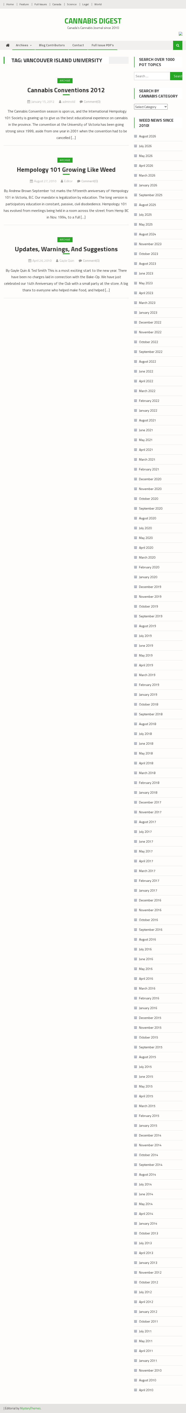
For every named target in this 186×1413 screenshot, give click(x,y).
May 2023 (146, 283)
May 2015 (146, 1086)
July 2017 (145, 831)
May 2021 (146, 439)
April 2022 (146, 381)
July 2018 (145, 733)
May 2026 (146, 155)
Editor (68, 181)
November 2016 (150, 910)
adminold (68, 101)
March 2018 (147, 772)
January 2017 (148, 890)
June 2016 (146, 959)
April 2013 (146, 1252)
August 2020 (147, 518)
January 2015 (148, 1125)
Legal (85, 4)
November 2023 (150, 243)
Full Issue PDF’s (103, 45)
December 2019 (150, 586)
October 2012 (148, 1282)
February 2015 (149, 1115)
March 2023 (147, 302)
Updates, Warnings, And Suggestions (66, 249)
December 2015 (150, 1017)
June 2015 (146, 1076)
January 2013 (148, 1262)
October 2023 (148, 253)
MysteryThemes (30, 1408)
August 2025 (147, 204)
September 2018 (150, 714)
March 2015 (147, 1105)
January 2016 (148, 1007)
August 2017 (147, 821)
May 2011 (146, 1341)
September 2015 (150, 1047)
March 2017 (147, 870)
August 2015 (147, 1056)
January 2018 (148, 792)
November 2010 (150, 1370)
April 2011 (146, 1350)
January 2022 (148, 410)
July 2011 (145, 1331)
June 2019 (146, 645)
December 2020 (150, 479)
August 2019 (147, 625)
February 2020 (149, 567)
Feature (24, 4)
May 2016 (146, 968)
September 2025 (150, 194)
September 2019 (150, 616)
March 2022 (147, 390)
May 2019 (146, 655)
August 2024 (147, 234)
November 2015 (150, 1027)
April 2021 (146, 449)
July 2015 (145, 1066)
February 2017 (149, 880)
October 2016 (148, 919)
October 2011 (148, 1321)
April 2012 (146, 1301)
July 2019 (145, 635)
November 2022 (150, 332)
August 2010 (147, 1380)
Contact (78, 45)
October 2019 (148, 606)
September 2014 (150, 1164)
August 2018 (147, 723)
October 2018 (148, 704)
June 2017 (146, 841)
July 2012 (145, 1292)
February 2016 (149, 998)
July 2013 (145, 1243)
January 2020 (148, 576)
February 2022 (149, 400)
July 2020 (145, 528)
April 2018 (146, 763)
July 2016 (145, 949)
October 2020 (148, 498)
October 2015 (148, 1037)
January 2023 (148, 312)
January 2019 (148, 694)
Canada (56, 4)
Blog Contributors (52, 45)
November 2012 (150, 1272)
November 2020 (150, 488)
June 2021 (146, 430)
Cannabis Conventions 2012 (66, 90)
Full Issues (40, 4)
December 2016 (150, 900)
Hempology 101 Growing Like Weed (66, 169)
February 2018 (149, 782)
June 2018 (146, 743)
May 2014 (146, 1203)
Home (10, 4)
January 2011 (148, 1360)
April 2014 (146, 1213)
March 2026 (147, 175)
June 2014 (146, 1194)
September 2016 (150, 929)
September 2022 (150, 351)
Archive (65, 80)
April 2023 (146, 292)
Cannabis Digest (93, 20)
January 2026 (148, 185)
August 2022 (147, 361)
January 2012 (148, 1311)
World (98, 4)
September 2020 (150, 508)
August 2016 (147, 939)
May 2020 (146, 537)
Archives (22, 45)
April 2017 (146, 861)
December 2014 (150, 1135)
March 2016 (147, 988)
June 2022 (146, 371)
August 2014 (147, 1174)
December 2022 (150, 322)
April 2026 (146, 165)
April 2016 (146, 978)
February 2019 (149, 684)
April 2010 (146, 1389)
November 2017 (150, 812)
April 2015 (146, 1096)
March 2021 (147, 459)
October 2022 (148, 341)
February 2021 (149, 469)
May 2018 (146, 753)
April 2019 (146, 665)
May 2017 (146, 851)
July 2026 (145, 146)
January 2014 (148, 1223)
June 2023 (146, 273)
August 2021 (147, 420)
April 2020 (146, 547)
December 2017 (150, 802)
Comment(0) (92, 101)
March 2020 (147, 557)
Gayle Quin (66, 260)
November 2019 (150, 596)
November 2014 (150, 1145)
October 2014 (148, 1154)
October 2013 (148, 1233)
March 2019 (147, 674)
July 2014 (145, 1184)
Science (72, 4)
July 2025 (145, 214)
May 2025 (146, 224)
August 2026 (147, 136)
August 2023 (147, 263)
